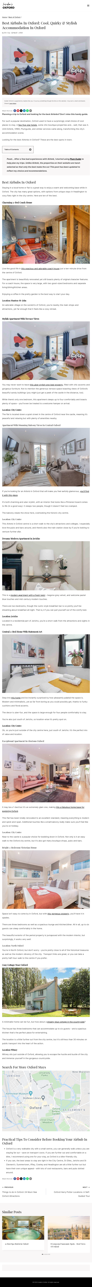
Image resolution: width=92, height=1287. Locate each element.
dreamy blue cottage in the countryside (65, 1022)
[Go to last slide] (5, 1234)
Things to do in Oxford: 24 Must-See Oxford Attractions (19, 1191)
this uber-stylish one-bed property (46, 385)
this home (16, 698)
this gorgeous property (58, 914)
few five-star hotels (27, 125)
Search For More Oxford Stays (24, 1067)
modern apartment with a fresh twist (28, 595)
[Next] (87, 1234)
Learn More (12, 103)
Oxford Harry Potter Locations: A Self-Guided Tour (72, 1191)
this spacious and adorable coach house (40, 268)
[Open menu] (88, 5)
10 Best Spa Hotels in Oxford (16, 1244)
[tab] (42, 1254)
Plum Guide (75, 159)
